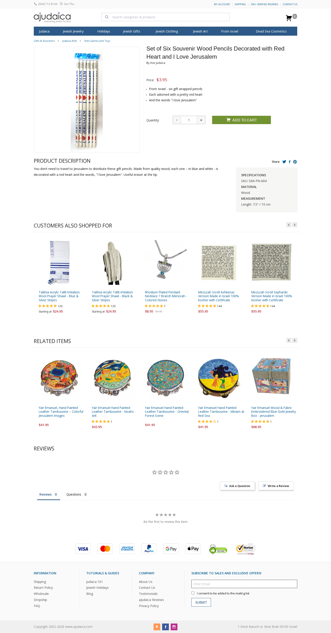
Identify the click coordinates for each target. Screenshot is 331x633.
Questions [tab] (73, 494)
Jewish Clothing (167, 31)
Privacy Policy (149, 606)
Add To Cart (244, 120)
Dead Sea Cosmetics (271, 31)
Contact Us (290, 4)
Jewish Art (200, 31)
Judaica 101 (94, 581)
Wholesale (41, 593)
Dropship (40, 600)
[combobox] (165, 17)
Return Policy (43, 587)
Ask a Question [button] (239, 486)
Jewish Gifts (131, 31)
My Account (222, 4)
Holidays (103, 31)
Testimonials (148, 593)
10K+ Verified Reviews (264, 4)
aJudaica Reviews (151, 600)
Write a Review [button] (278, 486)
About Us (145, 581)
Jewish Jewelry (73, 31)
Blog (89, 593)
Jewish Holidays (97, 587)
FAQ (37, 606)
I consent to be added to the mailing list (223, 593)
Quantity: (152, 120)
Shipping (240, 4)
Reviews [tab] (45, 494)
